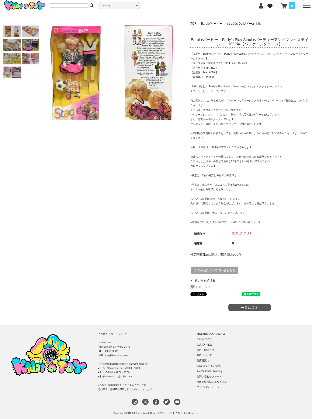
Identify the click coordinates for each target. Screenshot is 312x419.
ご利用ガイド (204, 339)
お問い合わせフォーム (209, 376)
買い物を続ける (205, 280)
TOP (193, 23)
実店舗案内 (203, 360)
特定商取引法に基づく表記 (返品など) (215, 254)
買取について (204, 355)
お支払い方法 (204, 344)
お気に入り (202, 286)
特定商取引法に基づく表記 (212, 381)
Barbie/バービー (211, 23)
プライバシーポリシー (209, 387)
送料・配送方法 (205, 349)
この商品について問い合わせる (215, 270)
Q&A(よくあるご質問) (209, 365)
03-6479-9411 (112, 350)
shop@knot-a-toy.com (116, 355)
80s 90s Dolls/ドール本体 (244, 23)
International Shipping (209, 371)
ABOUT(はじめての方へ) (211, 333)
